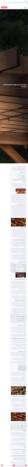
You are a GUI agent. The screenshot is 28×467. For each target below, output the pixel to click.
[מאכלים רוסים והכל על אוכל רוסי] (25, 7)
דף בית (26, 88)
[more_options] (14, 465)
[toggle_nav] (26, 465)
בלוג (23, 88)
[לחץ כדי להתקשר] (2, 465)
